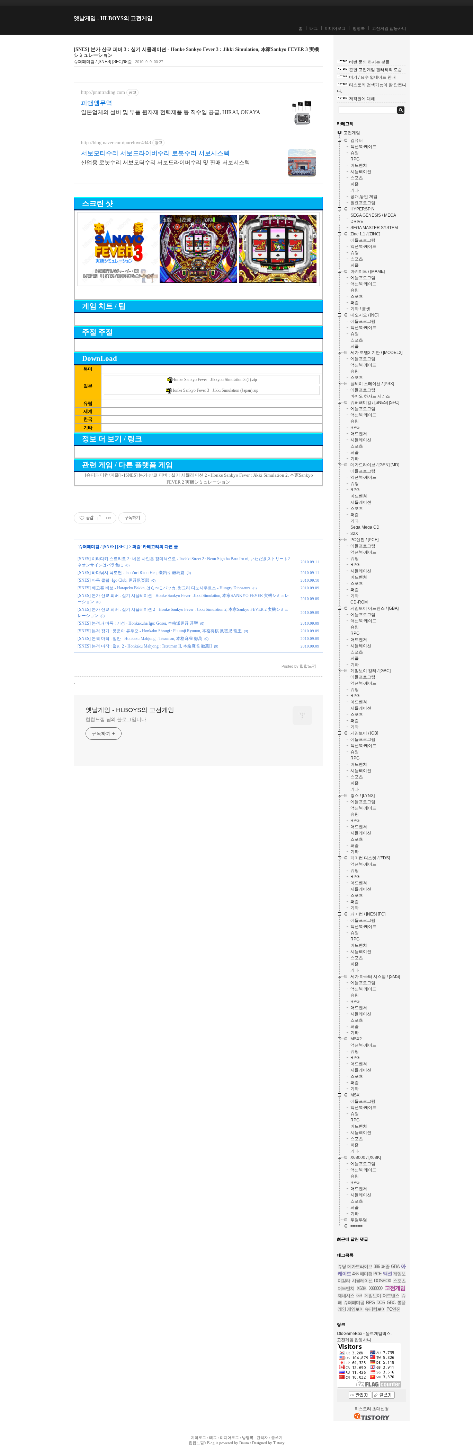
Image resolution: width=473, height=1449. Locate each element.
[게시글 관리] (108, 518)
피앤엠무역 (96, 102)
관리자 (262, 1437)
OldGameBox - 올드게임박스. (364, 1333)
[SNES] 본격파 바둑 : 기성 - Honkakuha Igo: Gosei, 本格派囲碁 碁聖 (138, 623)
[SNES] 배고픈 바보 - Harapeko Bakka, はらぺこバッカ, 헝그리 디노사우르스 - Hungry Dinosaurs (164, 587)
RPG (370, 1302)
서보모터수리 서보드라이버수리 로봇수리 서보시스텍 (155, 153)
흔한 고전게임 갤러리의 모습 (375, 69)
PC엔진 (393, 1309)
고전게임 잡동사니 (389, 28)
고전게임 (395, 1288)
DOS (380, 1302)
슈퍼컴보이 (375, 1309)
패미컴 (366, 1273)
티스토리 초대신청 (372, 1408)
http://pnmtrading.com (103, 92)
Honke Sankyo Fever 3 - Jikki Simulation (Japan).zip (214, 390)
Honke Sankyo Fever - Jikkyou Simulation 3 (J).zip (214, 379)
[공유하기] (100, 518)
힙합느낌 (196, 1443)
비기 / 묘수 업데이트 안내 (372, 77)
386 (377, 1266)
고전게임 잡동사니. (354, 1339)
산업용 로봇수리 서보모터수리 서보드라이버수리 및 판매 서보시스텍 (165, 162)
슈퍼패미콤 (353, 1302)
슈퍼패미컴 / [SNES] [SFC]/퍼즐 (103, 61)
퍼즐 (136, 546)
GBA (395, 1266)
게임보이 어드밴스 (382, 1295)
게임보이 (355, 1309)
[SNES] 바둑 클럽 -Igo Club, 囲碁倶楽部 (113, 580)
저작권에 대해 (362, 98)
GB (359, 1295)
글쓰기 (277, 1437)
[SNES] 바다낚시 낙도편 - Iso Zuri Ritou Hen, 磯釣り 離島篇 (131, 572)
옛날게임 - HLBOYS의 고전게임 (113, 18)
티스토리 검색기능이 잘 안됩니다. (371, 88)
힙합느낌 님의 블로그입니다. (117, 719)
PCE (377, 1273)
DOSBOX (382, 1280)
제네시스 (346, 1295)
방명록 (358, 28)
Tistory (279, 1443)
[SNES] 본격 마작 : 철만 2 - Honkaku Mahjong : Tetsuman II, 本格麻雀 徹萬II (145, 646)
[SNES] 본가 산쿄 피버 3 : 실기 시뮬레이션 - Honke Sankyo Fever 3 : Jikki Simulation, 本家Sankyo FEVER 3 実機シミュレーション (196, 52)
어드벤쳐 (346, 1288)
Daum (244, 1443)
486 (355, 1273)
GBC (391, 1302)
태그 (314, 28)
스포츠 (399, 1280)
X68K (361, 1288)
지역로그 (198, 1437)
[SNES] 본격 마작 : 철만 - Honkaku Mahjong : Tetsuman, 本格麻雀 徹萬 (140, 638)
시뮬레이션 (362, 1280)
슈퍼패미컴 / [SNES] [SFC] (103, 546)
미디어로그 (335, 28)
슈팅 (342, 1266)
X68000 (375, 1288)
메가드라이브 (359, 1266)
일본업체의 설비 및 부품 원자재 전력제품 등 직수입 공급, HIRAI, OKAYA (170, 112)
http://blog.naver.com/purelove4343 (116, 142)
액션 (387, 1273)
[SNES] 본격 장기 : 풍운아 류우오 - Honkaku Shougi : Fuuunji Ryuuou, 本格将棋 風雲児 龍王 (160, 630)
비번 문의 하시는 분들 (369, 62)
